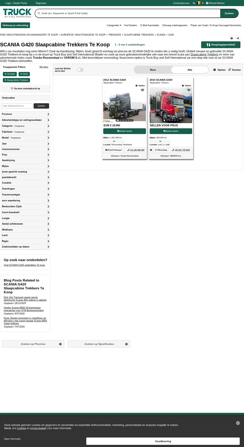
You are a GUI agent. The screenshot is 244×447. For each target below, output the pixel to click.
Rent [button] (153, 69)
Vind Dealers (130, 25)
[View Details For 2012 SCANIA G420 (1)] (124, 105)
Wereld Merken (217, 3)
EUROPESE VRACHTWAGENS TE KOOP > (84, 34)
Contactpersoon (181, 3)
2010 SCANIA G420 (161, 80)
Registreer (41, 3)
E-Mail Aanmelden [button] (149, 25)
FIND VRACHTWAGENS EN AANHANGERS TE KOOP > (30, 34)
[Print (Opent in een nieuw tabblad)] (231, 38)
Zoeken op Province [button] (33, 343)
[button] (218, 70)
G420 (25, 74)
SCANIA (11, 74)
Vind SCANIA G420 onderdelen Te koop (24, 265)
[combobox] (139, 13)
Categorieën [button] (113, 25)
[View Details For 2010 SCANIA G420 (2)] (171, 105)
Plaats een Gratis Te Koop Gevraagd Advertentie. (216, 25)
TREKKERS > (116, 34)
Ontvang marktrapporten (174, 25)
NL (194, 3)
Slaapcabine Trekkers (204, 54)
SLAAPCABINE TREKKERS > (140, 34)
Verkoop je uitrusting (16, 26)
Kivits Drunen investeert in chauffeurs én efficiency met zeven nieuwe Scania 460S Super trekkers (25, 321)
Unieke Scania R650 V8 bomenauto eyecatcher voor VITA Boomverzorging (24, 309)
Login (8, 3)
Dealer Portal (20, 3)
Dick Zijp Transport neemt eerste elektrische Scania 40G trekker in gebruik (25, 298)
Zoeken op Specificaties (99, 343)
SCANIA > (162, 34)
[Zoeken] (39, 13)
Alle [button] (190, 69)
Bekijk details (125, 131)
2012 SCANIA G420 (114, 80)
